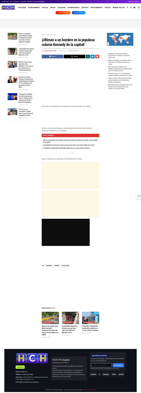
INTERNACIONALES (74, 7)
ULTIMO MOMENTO (34, 7)
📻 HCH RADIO (79, 12)
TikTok (114, 374)
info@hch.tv (24, 372)
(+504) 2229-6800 (27, 374)
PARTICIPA (29, 1)
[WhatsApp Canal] (138, 196)
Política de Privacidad (89, 390)
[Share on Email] (97, 56)
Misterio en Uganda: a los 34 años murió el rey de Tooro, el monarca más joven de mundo (119, 62)
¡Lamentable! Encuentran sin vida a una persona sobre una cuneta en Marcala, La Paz (69, 145)
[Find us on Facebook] (127, 8)
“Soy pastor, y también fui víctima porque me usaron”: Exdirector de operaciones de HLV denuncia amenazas (25, 98)
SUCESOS (108, 7)
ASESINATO (49, 265)
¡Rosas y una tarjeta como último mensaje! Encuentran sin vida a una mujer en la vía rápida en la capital (50, 330)
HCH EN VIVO (16, 1)
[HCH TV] (32, 358)
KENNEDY (56, 265)
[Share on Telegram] (92, 56)
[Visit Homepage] (8, 7)
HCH (11, 1)
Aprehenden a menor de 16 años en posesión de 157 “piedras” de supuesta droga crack (119, 55)
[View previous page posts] (68, 152)
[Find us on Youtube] (134, 8)
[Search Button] (139, 7)
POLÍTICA (45, 7)
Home (43, 34)
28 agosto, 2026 (47, 337)
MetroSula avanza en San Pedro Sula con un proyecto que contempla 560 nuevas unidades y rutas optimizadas (120, 86)
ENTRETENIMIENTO (97, 7)
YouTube (121, 374)
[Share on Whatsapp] (88, 56)
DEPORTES (85, 7)
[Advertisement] (70, 23)
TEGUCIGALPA (65, 265)
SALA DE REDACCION (50, 50)
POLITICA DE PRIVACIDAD (38, 1)
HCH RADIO (23, 1)
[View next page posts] (72, 152)
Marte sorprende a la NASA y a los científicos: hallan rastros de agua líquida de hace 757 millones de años (120, 68)
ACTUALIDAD (62, 7)
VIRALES (52, 7)
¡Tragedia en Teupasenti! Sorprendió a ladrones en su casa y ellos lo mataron (66, 148)
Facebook (93, 374)
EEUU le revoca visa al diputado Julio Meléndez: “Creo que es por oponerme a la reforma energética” (26, 66)
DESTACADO (22, 7)
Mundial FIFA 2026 (119, 7)
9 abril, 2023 (62, 50)
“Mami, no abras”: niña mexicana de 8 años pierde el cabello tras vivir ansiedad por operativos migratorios (120, 80)
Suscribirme (118, 365)
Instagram (106, 374)
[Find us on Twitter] (131, 7)
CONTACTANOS (5, 1)
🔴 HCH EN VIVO (63, 12)
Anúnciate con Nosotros (30, 382)
